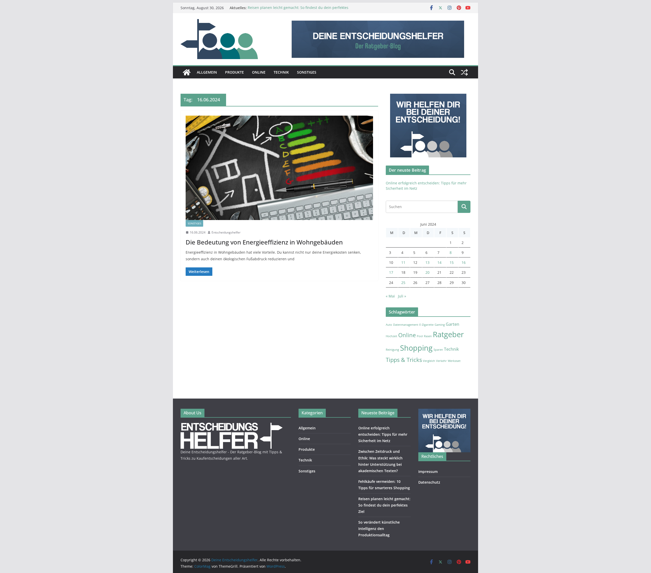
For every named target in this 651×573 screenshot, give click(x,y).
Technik (281, 72)
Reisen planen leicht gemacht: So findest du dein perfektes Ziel (384, 505)
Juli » (402, 296)
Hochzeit (391, 336)
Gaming (440, 324)
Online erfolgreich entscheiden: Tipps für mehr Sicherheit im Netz (382, 434)
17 (391, 272)
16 (464, 262)
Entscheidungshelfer (226, 232)
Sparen (438, 349)
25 (403, 282)
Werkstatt (454, 361)
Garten (452, 324)
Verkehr (441, 361)
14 (439, 262)
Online (258, 72)
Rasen (428, 336)
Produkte (234, 72)
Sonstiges (306, 72)
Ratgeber (448, 334)
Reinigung (392, 349)
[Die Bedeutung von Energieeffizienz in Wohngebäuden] (279, 168)
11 (403, 262)
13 (427, 262)
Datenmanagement (405, 324)
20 (427, 272)
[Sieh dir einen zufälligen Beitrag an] (464, 72)
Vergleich (429, 361)
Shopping (416, 348)
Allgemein (207, 72)
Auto (389, 324)
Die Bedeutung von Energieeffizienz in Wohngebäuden (264, 242)
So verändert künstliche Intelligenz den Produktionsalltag (379, 528)
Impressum (428, 471)
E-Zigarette (426, 324)
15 (452, 262)
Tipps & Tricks (404, 359)
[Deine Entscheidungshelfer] (187, 72)
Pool (420, 336)
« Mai (390, 296)
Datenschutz (429, 482)
